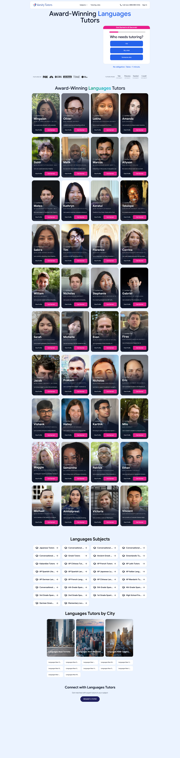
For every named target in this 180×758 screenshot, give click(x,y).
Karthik (98, 424)
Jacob (38, 380)
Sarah (37, 337)
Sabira (38, 249)
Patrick (97, 467)
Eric (125, 380)
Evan (96, 337)
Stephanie (99, 293)
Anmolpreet (71, 511)
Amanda (128, 118)
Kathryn (68, 205)
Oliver (67, 118)
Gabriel (127, 293)
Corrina (127, 249)
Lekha (97, 118)
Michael (39, 510)
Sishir (37, 162)
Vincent (127, 510)
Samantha (70, 467)
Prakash (68, 380)
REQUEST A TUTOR (90, 699)
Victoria (98, 511)
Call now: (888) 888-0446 (131, 5)
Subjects (83, 5)
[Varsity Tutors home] (42, 5)
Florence (99, 249)
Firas (125, 336)
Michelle (69, 337)
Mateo (38, 205)
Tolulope (128, 205)
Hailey (67, 424)
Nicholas (69, 293)
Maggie (39, 467)
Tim (65, 249)
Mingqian (40, 118)
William (39, 293)
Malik (66, 162)
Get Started (51, 130)
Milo (125, 424)
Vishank (39, 424)
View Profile (38, 130)
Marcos (98, 162)
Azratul (98, 205)
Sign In (144, 5)
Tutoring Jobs (95, 5)
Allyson (127, 162)
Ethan (126, 467)
